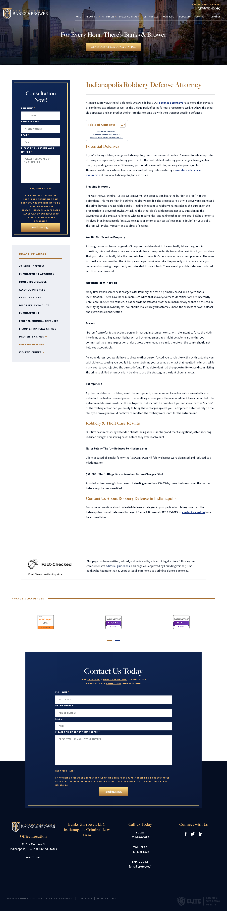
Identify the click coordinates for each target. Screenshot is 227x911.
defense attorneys (171, 103)
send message (40, 227)
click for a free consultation (113, 46)
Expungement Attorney (36, 274)
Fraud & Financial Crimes (37, 328)
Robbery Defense (31, 344)
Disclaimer (85, 898)
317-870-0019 (209, 8)
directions (33, 857)
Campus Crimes (30, 297)
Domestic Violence (33, 281)
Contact (201, 16)
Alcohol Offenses (32, 289)
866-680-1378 (140, 852)
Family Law (113, 683)
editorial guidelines (118, 566)
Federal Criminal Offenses (38, 321)
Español (215, 16)
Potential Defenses (106, 131)
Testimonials (150, 16)
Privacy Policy (106, 898)
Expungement (29, 313)
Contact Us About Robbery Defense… (106, 137)
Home (78, 16)
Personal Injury (115, 680)
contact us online (193, 512)
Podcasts (185, 16)
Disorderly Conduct (34, 305)
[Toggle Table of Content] (121, 125)
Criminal (93, 680)
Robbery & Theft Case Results (106, 134)
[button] (109, 640)
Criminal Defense (32, 266)
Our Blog (168, 16)
